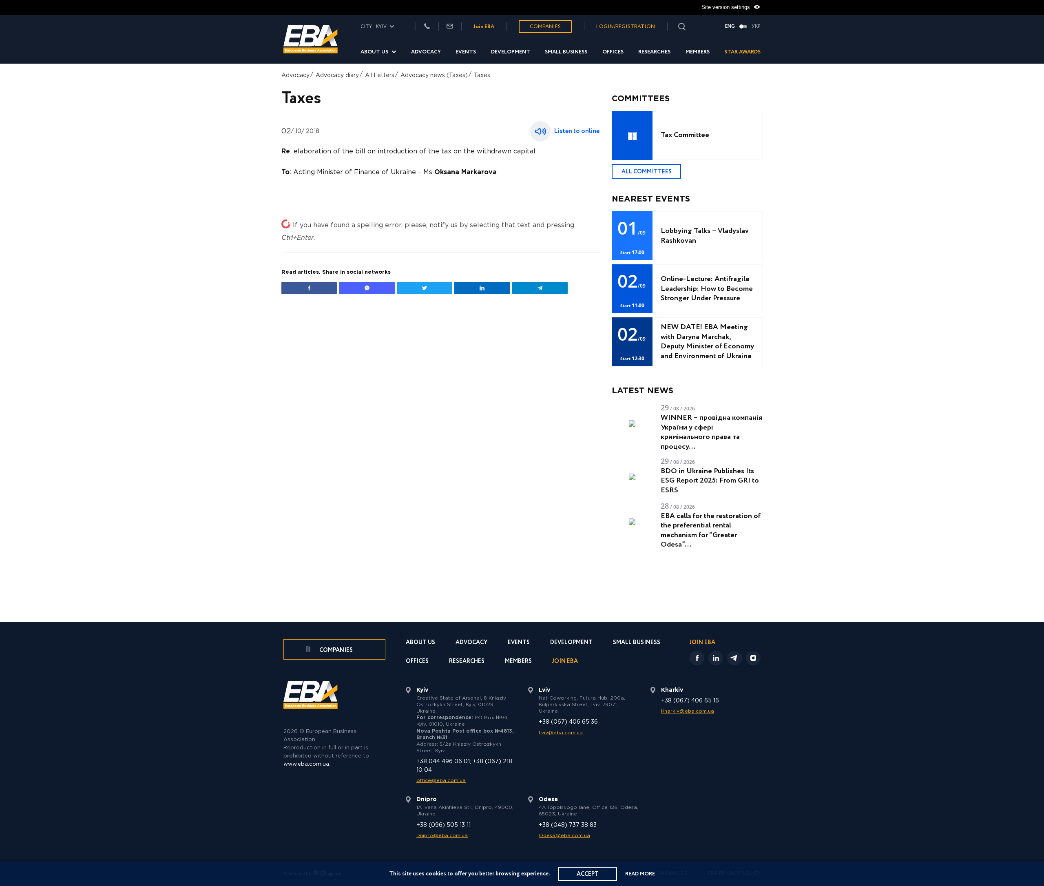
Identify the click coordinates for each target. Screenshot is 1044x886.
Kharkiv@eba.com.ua (687, 711)
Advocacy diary (337, 75)
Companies (545, 27)
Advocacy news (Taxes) (434, 75)
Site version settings (726, 7)
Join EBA (483, 26)
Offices (613, 52)
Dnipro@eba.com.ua (442, 835)
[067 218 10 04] (427, 27)
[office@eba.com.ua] (450, 27)
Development (510, 52)
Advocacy (426, 52)
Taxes (482, 75)
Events (466, 52)
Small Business (566, 52)
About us (374, 52)
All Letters (379, 75)
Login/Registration (625, 26)
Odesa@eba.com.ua (564, 835)
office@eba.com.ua (441, 780)
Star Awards (742, 52)
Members (698, 52)
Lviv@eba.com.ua (561, 733)
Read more (640, 874)
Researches (654, 52)
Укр (756, 26)
